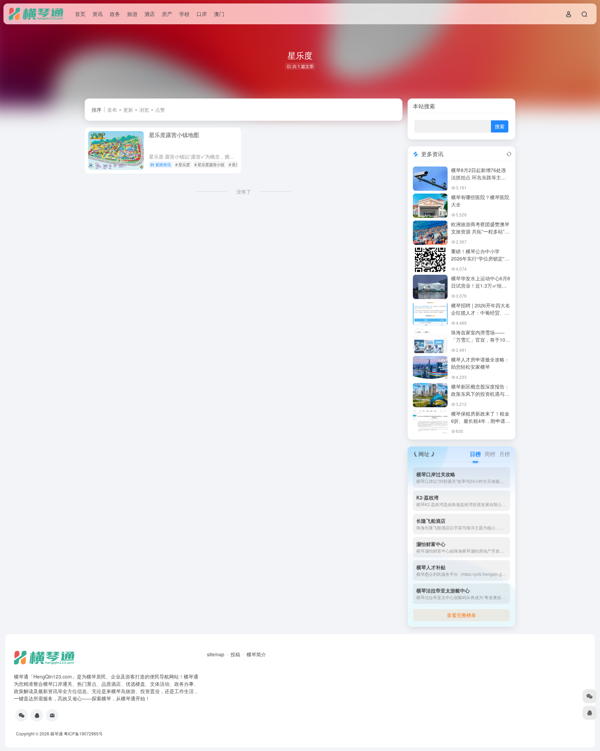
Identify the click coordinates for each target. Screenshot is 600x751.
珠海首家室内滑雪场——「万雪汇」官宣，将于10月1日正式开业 (480, 339)
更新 (128, 109)
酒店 (149, 13)
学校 (184, 13)
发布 (112, 109)
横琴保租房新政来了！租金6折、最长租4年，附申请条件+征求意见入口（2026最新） (480, 424)
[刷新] (509, 154)
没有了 (243, 191)
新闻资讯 (163, 164)
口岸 (202, 13)
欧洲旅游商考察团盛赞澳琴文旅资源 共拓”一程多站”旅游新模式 (480, 231)
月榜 (504, 454)
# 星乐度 (182, 164)
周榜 (489, 454)
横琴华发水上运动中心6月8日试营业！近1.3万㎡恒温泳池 (480, 285)
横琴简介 (256, 654)
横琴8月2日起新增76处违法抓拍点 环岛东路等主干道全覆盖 (478, 177)
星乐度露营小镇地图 (174, 135)
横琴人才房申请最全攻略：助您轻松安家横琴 (480, 363)
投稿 (235, 654)
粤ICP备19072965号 (83, 733)
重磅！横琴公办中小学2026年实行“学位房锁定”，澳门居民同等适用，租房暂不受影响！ (480, 262)
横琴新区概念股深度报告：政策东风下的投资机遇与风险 (480, 393)
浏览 (144, 109)
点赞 (160, 109)
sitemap (215, 654)
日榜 (475, 454)
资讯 (97, 13)
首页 (80, 13)
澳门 (219, 13)
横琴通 (56, 733)
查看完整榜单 (461, 615)
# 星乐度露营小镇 (209, 164)
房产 (167, 13)
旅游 (132, 13)
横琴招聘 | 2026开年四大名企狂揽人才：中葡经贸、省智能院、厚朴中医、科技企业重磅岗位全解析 (480, 316)
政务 (115, 13)
